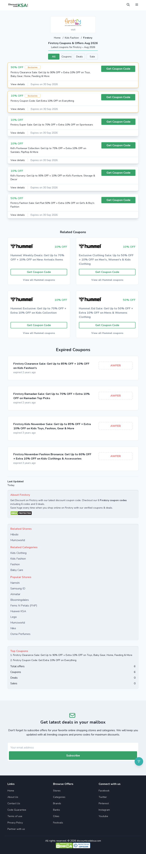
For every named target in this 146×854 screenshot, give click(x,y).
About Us (12, 797)
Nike (13, 628)
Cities (56, 816)
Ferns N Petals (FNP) (23, 606)
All (54, 56)
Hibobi (14, 534)
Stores (57, 790)
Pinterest (104, 803)
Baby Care (16, 570)
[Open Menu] (137, 4)
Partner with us (16, 829)
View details (18, 84)
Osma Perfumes (20, 634)
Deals (79, 56)
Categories (59, 797)
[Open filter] (139, 761)
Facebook (104, 790)
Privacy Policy (15, 822)
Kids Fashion (72, 37)
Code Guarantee (16, 810)
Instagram (104, 810)
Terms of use (14, 816)
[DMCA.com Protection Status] (73, 513)
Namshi (15, 583)
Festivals (58, 822)
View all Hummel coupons (39, 280)
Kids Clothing (18, 553)
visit (73, 29)
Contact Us (13, 803)
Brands (57, 803)
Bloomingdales (19, 600)
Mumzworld (17, 540)
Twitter (103, 797)
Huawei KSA (18, 611)
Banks (56, 810)
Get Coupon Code (118, 69)
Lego (13, 617)
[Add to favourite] (93, 19)
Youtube (103, 816)
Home (57, 37)
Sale (92, 56)
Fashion (15, 564)
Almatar (15, 594)
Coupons (67, 56)
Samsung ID (17, 588)
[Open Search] (128, 4)
